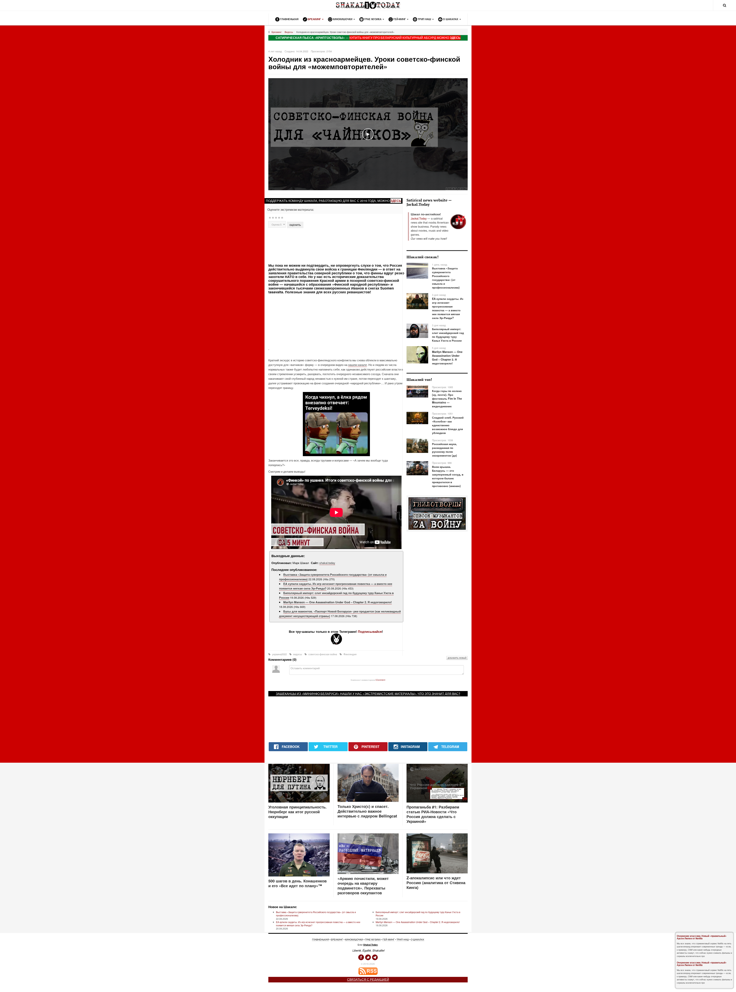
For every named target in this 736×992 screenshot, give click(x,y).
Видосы (289, 32)
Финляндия (349, 654)
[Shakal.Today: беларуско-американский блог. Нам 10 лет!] (368, 5)
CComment (380, 679)
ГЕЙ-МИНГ (389, 939)
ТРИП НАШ (403, 939)
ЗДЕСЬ (455, 37)
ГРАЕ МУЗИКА (373, 939)
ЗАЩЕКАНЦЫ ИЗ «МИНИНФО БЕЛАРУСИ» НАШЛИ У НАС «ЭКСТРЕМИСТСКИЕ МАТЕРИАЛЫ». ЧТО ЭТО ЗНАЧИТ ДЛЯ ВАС (367, 693)
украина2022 (279, 654)
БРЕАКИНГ (337, 939)
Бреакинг (277, 32)
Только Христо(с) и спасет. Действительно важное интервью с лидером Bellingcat (367, 811)
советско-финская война (323, 654)
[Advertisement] (335, 245)
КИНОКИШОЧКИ (354, 939)
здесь (395, 200)
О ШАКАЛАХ (417, 939)
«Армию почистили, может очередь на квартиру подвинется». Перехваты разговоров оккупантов (363, 885)
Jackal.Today (419, 218)
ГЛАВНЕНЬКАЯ (320, 939)
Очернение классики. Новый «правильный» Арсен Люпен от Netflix (702, 937)
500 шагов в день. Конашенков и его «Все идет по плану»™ (297, 883)
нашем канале (357, 365)
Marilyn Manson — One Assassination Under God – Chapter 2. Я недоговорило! (337, 602)
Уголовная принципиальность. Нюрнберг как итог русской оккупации (297, 811)
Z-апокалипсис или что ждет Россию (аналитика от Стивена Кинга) (436, 882)
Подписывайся (370, 631)
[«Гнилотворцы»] (437, 513)
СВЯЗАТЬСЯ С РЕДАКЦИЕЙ (368, 979)
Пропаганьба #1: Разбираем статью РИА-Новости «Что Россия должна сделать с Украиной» (433, 814)
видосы (297, 654)
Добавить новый (457, 658)
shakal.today (327, 563)
